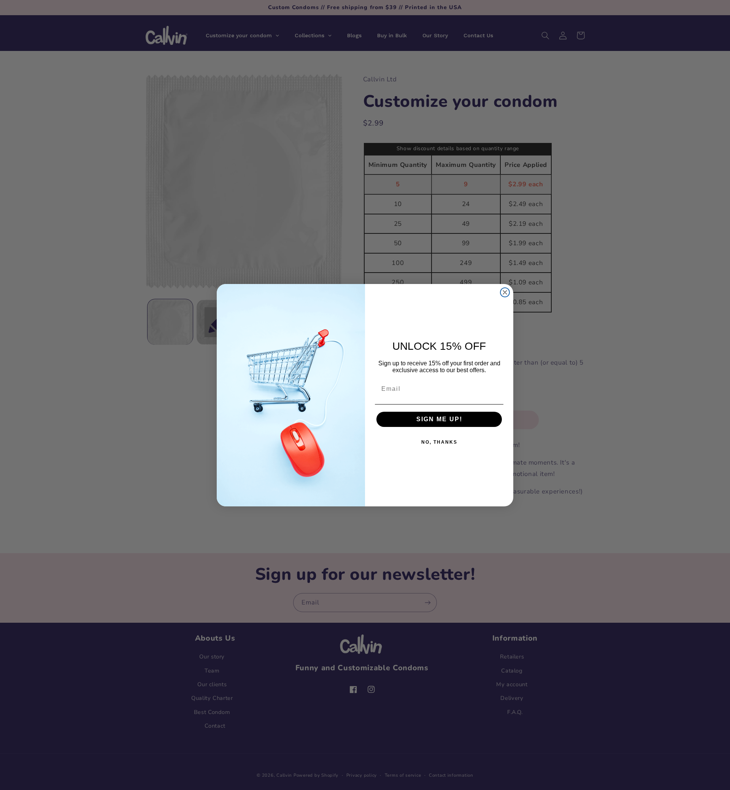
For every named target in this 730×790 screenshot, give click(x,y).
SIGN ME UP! (439, 419)
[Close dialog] (504, 292)
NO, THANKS (439, 442)
